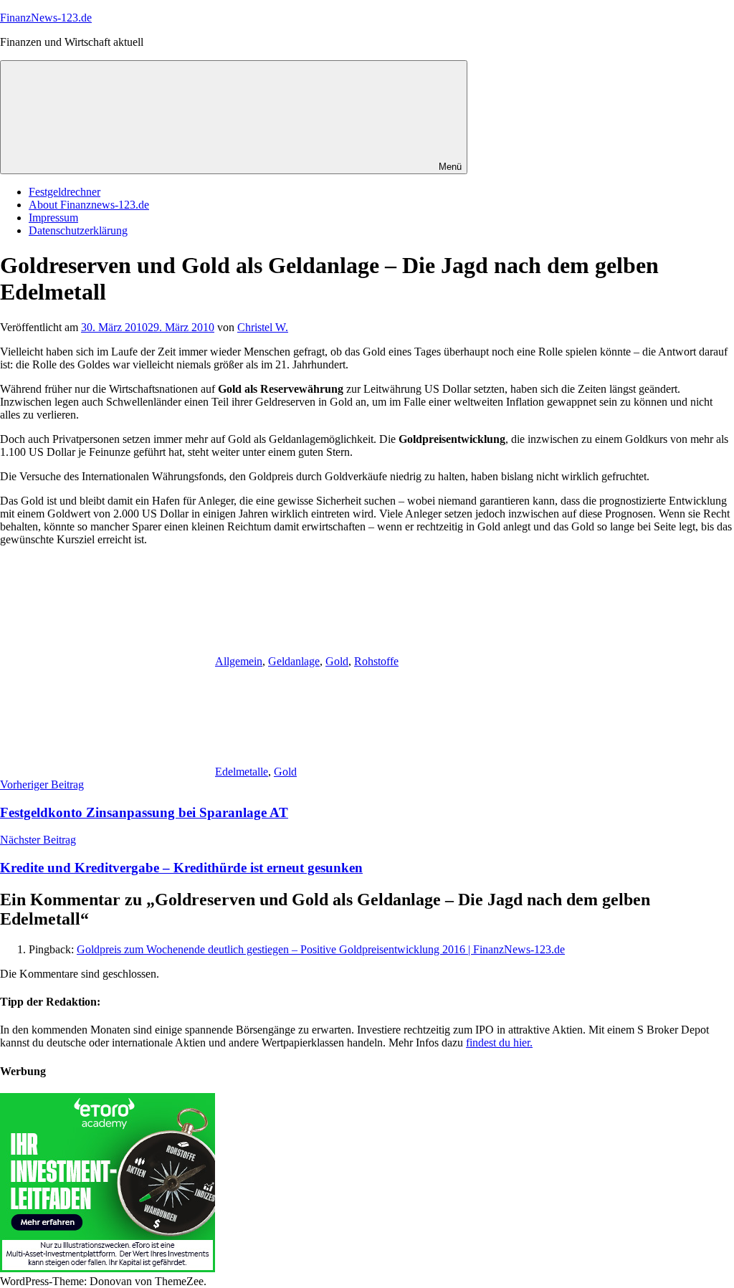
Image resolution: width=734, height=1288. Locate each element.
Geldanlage (294, 661)
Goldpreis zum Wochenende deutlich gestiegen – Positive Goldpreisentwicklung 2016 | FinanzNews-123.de (321, 949)
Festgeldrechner (64, 192)
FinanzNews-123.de (46, 17)
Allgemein (238, 661)
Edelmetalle (241, 771)
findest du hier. (499, 1042)
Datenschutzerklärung (78, 230)
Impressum (53, 217)
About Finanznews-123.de (89, 205)
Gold (336, 661)
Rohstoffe (376, 661)
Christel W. (262, 327)
